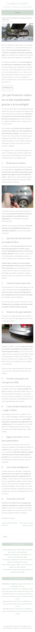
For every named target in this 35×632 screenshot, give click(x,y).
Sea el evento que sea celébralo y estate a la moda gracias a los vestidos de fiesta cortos (17, 596)
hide (11, 87)
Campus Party (17, 4)
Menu (17, 13)
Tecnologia (11, 518)
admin (12, 21)
